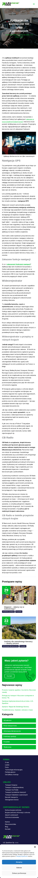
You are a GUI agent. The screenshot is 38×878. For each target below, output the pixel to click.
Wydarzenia (7, 747)
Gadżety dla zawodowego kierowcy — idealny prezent (18, 642)
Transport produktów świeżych (15, 792)
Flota (7, 767)
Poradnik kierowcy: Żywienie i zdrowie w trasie (17, 710)
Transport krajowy (11, 785)
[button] (35, 847)
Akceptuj (19, 862)
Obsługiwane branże (12, 800)
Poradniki (26, 35)
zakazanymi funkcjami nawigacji (18, 264)
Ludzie (7, 765)
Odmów (19, 868)
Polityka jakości (10, 772)
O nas (7, 762)
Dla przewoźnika (10, 824)
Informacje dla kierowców (14, 35)
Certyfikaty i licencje (11, 774)
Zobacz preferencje (19, 873)
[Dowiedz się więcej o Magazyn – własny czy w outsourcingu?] (19, 595)
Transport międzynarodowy (14, 787)
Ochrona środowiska (12, 817)
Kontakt (7, 829)
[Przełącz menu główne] (34, 4)
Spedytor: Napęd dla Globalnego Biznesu (15, 707)
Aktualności (7, 720)
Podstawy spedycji (8, 611)
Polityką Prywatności (22, 856)
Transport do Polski (11, 790)
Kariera (7, 822)
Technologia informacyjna (13, 770)
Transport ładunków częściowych (16, 795)
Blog (6, 827)
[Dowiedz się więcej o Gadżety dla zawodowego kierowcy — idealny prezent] (19, 628)
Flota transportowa (10, 726)
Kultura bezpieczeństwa (13, 810)
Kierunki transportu (11, 797)
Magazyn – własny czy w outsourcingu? (14, 608)
